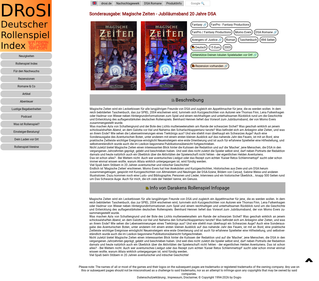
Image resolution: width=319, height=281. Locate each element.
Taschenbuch (248, 40)
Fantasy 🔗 (199, 24)
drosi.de (106, 3)
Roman (230, 40)
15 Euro (215, 47)
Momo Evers (243, 32)
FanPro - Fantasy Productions (230, 24)
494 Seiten (268, 40)
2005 (227, 47)
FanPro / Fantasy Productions (211, 32)
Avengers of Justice (205, 40)
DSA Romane (153, 3)
